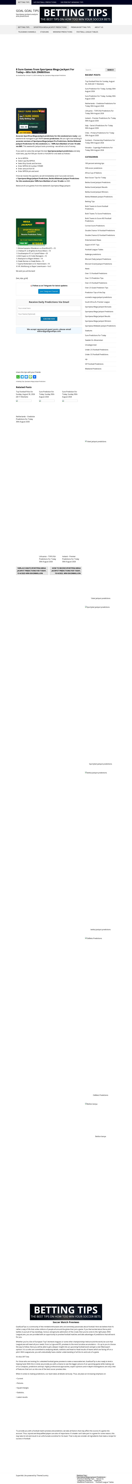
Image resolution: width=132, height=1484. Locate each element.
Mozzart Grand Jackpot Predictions (98, 264)
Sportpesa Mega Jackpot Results (97, 316)
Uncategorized (90, 345)
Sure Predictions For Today (95, 335)
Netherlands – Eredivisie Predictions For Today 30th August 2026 (25, 419)
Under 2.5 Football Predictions (96, 350)
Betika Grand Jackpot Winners (96, 192)
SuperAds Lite (21, 1475)
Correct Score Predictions (95, 226)
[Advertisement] (66, 51)
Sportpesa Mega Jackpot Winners (98, 321)
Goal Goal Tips (27, 11)
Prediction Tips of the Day (95, 292)
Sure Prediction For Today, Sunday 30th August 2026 (46, 394)
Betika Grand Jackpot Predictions (97, 182)
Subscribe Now (49, 319)
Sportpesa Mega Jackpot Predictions (50, 27)
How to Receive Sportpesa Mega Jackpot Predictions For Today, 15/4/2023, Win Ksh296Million (66, 570)
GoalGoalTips (21, 75)
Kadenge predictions (93, 254)
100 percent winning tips (71, 2)
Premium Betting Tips (81, 27)
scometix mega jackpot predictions (98, 297)
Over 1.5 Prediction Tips (94, 278)
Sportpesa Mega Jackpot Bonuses (98, 307)
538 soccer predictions (93, 168)
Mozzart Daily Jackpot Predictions (98, 259)
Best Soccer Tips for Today (95, 177)
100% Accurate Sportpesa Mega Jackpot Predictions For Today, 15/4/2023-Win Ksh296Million (31, 570)
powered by (31, 1475)
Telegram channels (27, 32)
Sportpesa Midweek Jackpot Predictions (100, 326)
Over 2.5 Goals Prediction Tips (96, 288)
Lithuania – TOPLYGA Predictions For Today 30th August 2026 (47, 559)
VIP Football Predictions (45, 2)
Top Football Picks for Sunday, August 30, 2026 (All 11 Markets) (25, 394)
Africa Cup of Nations (93, 173)
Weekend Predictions (62, 32)
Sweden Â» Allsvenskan (94, 340)
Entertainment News (93, 240)
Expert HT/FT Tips (92, 245)
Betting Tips (23, 2)
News (87, 268)
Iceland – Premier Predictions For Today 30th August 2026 (70, 559)
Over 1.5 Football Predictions (96, 273)
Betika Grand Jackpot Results (96, 187)
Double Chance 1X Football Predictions (100, 230)
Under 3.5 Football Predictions (96, 354)
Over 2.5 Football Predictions (96, 283)
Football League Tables (87, 32)
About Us (99, 27)
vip (86, 359)
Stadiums (44, 32)
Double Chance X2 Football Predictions (100, 235)
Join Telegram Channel (49, 291)
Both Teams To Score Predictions (98, 213)
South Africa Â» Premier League (97, 302)
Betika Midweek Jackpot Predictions (99, 197)
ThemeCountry (42, 1475)
